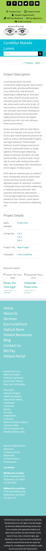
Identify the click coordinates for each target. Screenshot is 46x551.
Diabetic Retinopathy (14, 431)
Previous (29, 62)
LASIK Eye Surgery (12, 396)
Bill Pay (9, 350)
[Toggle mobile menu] (41, 27)
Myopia (7, 409)
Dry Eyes (8, 412)
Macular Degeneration (15, 445)
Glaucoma (9, 448)
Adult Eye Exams (12, 374)
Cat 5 (19, 240)
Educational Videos (13, 399)
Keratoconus (10, 461)
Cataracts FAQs (11, 425)
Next (37, 62)
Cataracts (8, 418)
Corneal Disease (11, 458)
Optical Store (14, 329)
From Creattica (24, 254)
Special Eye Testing (13, 380)
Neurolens (9, 389)
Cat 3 (19, 236)
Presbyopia (9, 402)
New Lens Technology (14, 384)
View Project (23, 247)
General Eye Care (12, 371)
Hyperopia (9, 405)
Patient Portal (14, 356)
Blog (7, 340)
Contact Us (12, 345)
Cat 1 (19, 233)
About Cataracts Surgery (16, 421)
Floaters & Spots (12, 452)
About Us (11, 313)
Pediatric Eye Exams (13, 377)
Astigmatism (10, 415)
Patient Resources (18, 334)
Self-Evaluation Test (14, 428)
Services (10, 318)
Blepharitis (9, 455)
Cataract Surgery (12, 392)
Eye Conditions (15, 324)
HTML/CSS (22, 222)
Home (8, 308)
